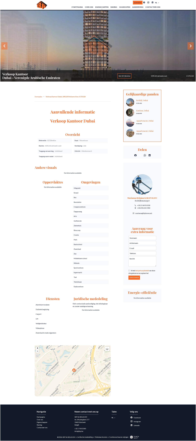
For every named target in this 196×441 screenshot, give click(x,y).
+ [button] (37, 348)
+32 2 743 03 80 (80, 428)
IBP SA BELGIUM (81, 417)
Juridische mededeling (85, 437)
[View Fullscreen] (37, 355)
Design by (136, 437)
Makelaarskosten (101, 437)
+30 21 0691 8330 (143, 205)
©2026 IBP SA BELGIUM (66, 437)
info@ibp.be (79, 431)
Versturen (134, 277)
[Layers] (107, 349)
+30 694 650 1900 (143, 208)
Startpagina (38, 96)
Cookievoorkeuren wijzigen (118, 437)
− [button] (37, 351)
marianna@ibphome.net (143, 213)
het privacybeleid (142, 270)
